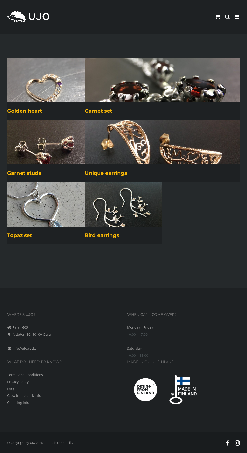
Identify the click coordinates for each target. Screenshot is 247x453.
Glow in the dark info (24, 395)
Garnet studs (24, 173)
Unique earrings (106, 173)
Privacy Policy (18, 381)
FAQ (10, 388)
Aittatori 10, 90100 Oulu (32, 334)
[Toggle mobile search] (227, 16)
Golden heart (24, 111)
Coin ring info (18, 402)
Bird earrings (102, 235)
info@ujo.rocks (24, 348)
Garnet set (98, 111)
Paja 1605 (20, 327)
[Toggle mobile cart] (217, 16)
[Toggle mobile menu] (237, 16)
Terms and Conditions (25, 374)
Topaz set (19, 235)
